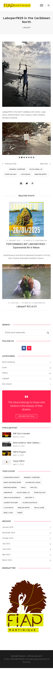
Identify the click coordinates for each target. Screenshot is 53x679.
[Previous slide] (3, 138)
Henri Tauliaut (10, 174)
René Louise (8, 513)
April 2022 (6, 555)
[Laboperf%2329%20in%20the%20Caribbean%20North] (21, 183)
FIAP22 (5, 373)
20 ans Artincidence (12, 477)
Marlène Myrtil (41, 174)
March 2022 (7, 560)
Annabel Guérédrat (17, 169)
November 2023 (8, 533)
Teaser (19, 513)
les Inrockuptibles (29, 503)
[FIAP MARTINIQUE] (17, 5)
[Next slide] (49, 138)
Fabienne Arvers (10, 487)
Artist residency (8, 362)
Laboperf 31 (29, 497)
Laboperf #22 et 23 (26, 306)
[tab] (19, 157)
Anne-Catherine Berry (12, 482)
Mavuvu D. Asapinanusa (36, 241)
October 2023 (7, 538)
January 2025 (7, 527)
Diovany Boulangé (32, 482)
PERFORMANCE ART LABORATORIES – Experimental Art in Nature (26, 246)
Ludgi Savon (25, 174)
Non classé (6, 384)
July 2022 (6, 544)
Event (4, 368)
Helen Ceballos (35, 169)
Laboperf (26, 27)
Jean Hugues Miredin (12, 497)
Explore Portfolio (26, 416)
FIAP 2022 (33, 487)
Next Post (44, 164)
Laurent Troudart (11, 503)
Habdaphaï (8, 492)
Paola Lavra (39, 508)
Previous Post (10, 164)
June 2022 (6, 549)
